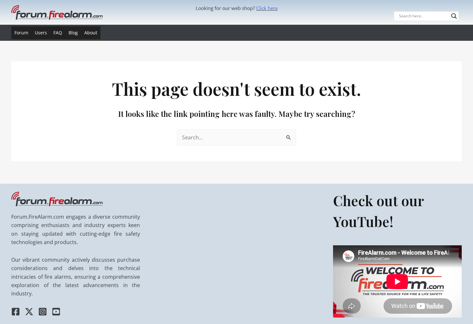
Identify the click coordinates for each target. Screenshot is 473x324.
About (90, 33)
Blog (73, 33)
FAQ (57, 33)
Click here (267, 8)
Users (41, 33)
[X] (29, 311)
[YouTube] (56, 311)
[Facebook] (15, 311)
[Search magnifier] (454, 16)
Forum (21, 33)
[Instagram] (42, 311)
